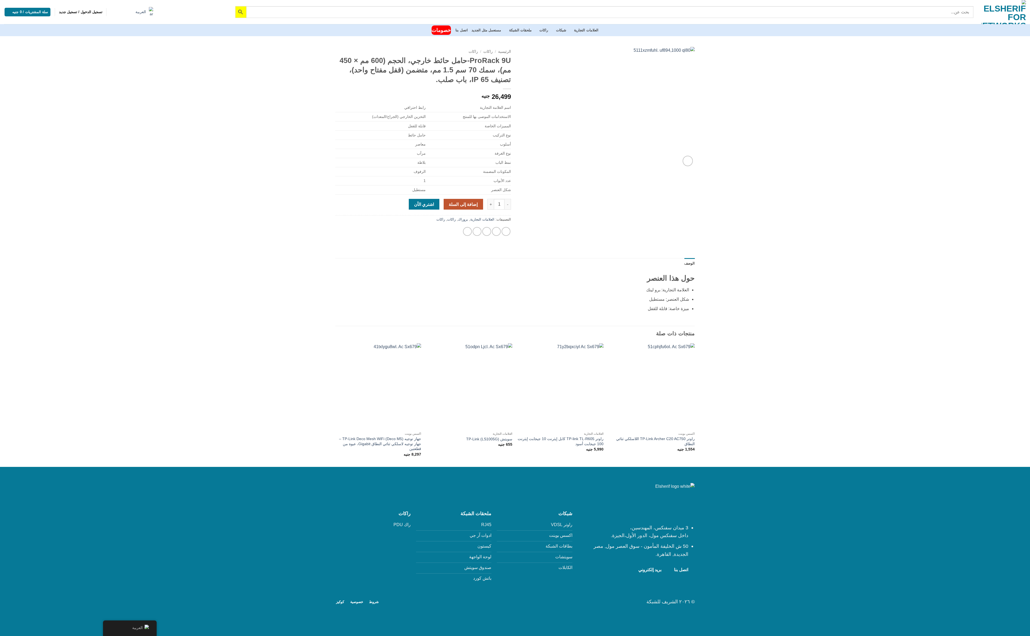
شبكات (561, 30)
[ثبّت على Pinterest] (477, 231)
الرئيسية (504, 52)
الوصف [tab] (689, 263)
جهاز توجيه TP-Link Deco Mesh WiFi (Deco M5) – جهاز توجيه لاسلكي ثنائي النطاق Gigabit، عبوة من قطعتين (380, 444)
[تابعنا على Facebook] (518, 601)
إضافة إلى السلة (463, 204)
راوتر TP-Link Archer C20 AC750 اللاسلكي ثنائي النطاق (655, 441)
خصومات (441, 30)
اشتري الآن (424, 204)
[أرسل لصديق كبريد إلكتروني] (486, 231)
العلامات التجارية (586, 30)
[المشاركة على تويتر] (496, 231)
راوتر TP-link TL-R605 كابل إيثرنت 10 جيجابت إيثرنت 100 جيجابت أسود (561, 441)
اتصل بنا (461, 30)
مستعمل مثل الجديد (486, 30)
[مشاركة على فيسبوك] (506, 231)
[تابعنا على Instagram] (512, 601)
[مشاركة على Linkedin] (467, 231)
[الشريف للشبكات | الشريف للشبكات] (1003, 12)
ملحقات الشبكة (520, 30)
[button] (80, 12)
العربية (141, 12)
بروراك (463, 219)
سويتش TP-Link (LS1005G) (489, 439)
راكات (543, 30)
